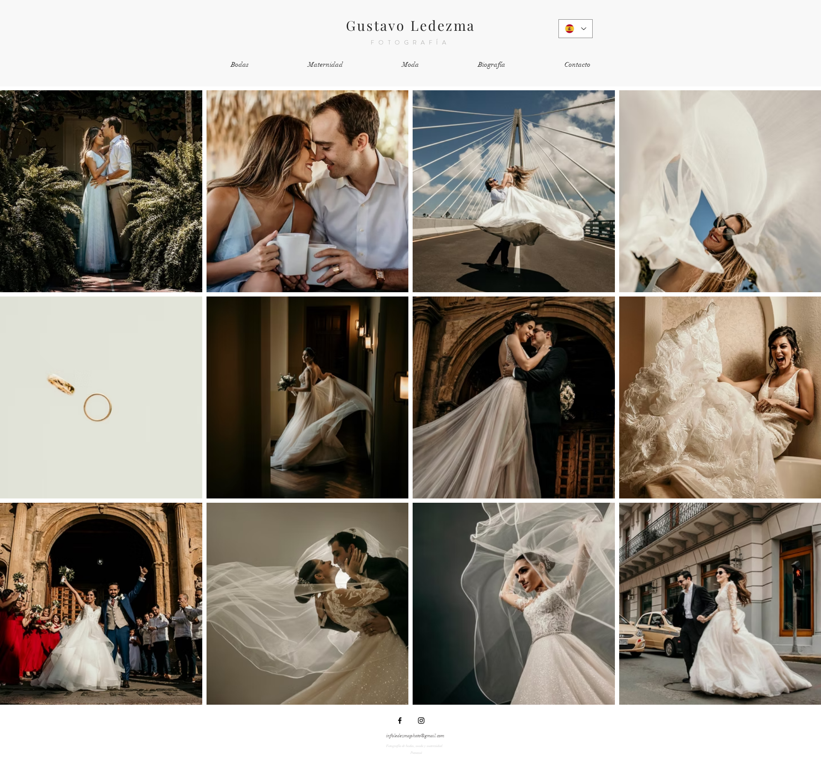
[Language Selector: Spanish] (575, 28)
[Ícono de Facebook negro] (400, 720)
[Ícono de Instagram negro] (421, 720)
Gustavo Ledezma (410, 25)
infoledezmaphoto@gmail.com (415, 735)
